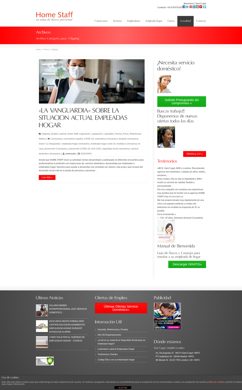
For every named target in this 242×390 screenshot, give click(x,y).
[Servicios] (117, 21)
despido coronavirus (128, 139)
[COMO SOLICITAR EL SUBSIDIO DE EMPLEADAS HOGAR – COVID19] (42, 342)
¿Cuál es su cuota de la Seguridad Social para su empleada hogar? (121, 342)
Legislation (108, 134)
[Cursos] (171, 21)
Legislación (84, 134)
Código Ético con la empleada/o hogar (116, 359)
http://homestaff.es (173, 196)
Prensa (118, 134)
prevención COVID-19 (79, 148)
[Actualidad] (185, 21)
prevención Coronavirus (56, 148)
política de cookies (216, 382)
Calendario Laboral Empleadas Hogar (116, 349)
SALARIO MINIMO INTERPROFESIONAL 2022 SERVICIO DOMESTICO (68, 309)
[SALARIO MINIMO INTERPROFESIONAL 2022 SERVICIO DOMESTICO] (42, 310)
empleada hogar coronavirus (76, 144)
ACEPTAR (122, 388)
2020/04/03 (86, 153)
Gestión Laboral (58, 134)
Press (126, 134)
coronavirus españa (73, 139)
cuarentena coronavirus (106, 139)
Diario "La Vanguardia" (50, 144)
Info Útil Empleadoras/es (109, 335)
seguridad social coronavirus (116, 148)
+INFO (196, 353)
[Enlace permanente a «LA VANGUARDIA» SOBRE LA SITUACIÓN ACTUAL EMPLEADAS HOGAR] (84, 118)
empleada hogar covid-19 (103, 144)
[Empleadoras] (134, 21)
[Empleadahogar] (154, 21)
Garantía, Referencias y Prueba (113, 329)
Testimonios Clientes (108, 354)
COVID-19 (89, 139)
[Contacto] (201, 21)
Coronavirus (57, 139)
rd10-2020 (96, 148)
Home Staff (72, 134)
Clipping (46, 134)
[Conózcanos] (101, 21)
